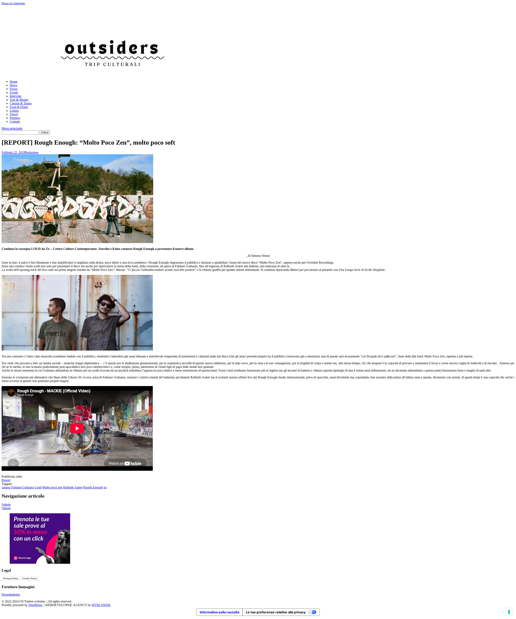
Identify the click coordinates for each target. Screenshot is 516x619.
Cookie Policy (29, 578)
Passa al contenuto (13, 3)
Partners (15, 118)
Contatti (15, 121)
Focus (13, 89)
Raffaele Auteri (72, 487)
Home (14, 81)
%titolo (6, 504)
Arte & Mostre (19, 99)
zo (105, 487)
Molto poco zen (52, 487)
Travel (14, 114)
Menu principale (12, 128)
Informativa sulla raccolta (219, 612)
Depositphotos (11, 594)
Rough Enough (93, 487)
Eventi (14, 92)
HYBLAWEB (101, 605)
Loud (38, 487)
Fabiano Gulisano (22, 487)
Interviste (15, 96)
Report (6, 480)
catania (6, 487)
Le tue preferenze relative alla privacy (276, 612)
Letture (14, 110)
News (13, 85)
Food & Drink (19, 107)
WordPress (35, 605)
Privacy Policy (10, 578)
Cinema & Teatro (21, 103)
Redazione (31, 152)
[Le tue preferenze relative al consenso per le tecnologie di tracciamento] (509, 612)
